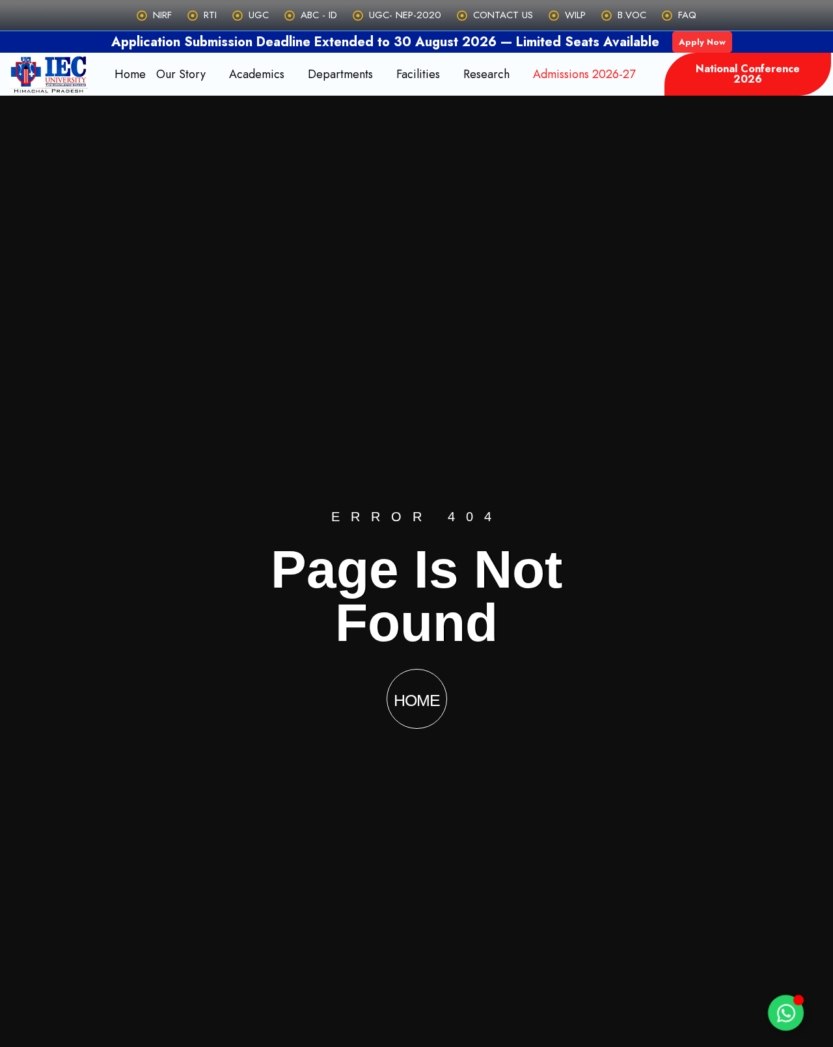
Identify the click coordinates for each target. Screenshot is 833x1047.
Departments (340, 74)
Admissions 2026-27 (584, 74)
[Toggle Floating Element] (785, 1012)
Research (486, 74)
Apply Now (702, 42)
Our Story (181, 74)
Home (130, 74)
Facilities (418, 74)
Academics (256, 74)
